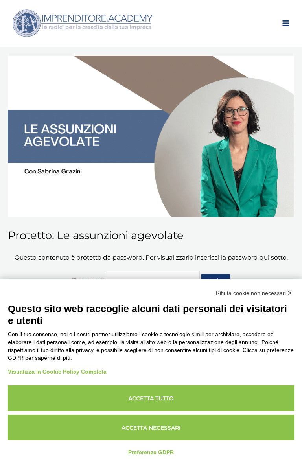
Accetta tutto (151, 398)
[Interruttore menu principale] (286, 23)
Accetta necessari (151, 427)
